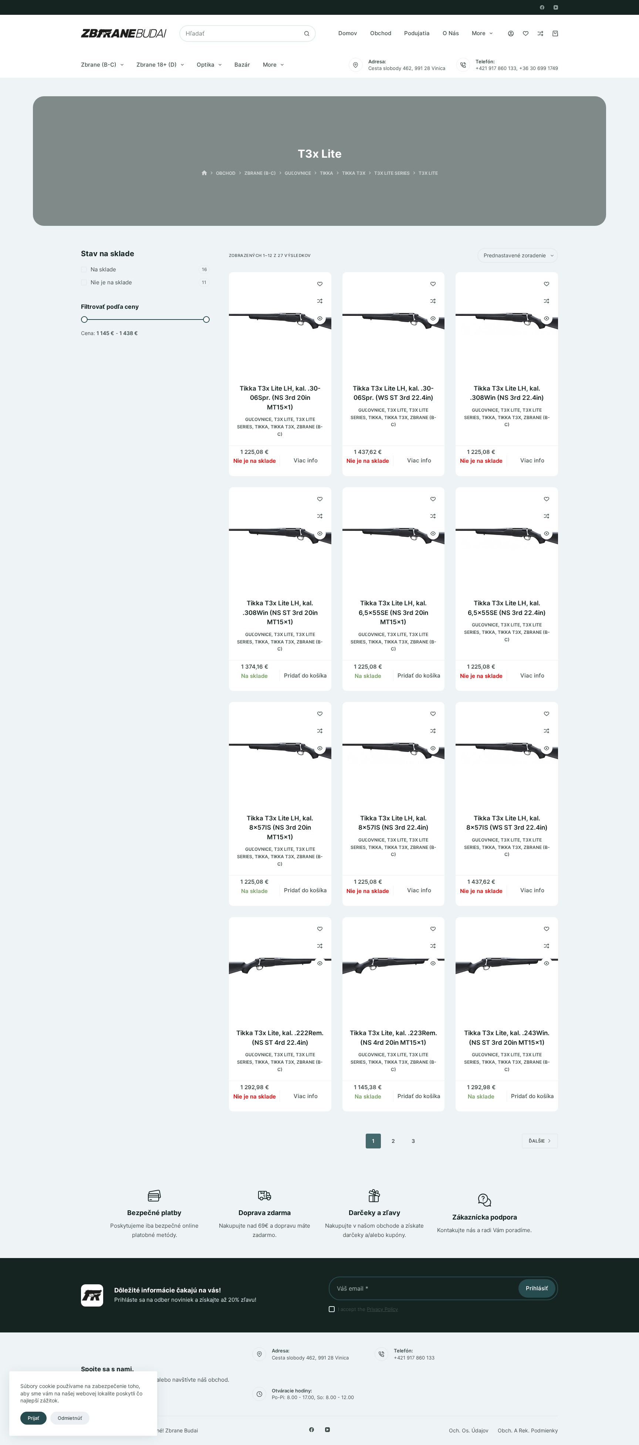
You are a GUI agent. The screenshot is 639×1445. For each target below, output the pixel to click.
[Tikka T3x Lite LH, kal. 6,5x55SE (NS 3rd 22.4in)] (507, 538)
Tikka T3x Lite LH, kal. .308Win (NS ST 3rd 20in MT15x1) (280, 612)
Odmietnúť (70, 1418)
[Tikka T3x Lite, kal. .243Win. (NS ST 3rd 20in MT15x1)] (507, 968)
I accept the (368, 1309)
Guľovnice (258, 419)
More (479, 33)
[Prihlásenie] (511, 33)
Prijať (33, 1418)
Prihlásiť (537, 1288)
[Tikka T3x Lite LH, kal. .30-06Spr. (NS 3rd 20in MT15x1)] (280, 323)
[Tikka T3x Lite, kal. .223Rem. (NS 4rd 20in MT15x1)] (393, 968)
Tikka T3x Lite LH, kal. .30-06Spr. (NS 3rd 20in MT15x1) (280, 398)
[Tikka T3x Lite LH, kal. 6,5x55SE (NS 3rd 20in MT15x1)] (393, 538)
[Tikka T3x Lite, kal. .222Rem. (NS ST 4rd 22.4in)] (280, 968)
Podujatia (417, 33)
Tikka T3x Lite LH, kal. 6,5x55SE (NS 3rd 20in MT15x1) (393, 612)
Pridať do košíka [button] (305, 675)
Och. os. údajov (468, 1430)
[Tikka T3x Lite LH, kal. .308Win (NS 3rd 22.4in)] (507, 323)
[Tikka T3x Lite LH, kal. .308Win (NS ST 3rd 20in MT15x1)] (280, 538)
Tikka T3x (282, 426)
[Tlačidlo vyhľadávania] (306, 33)
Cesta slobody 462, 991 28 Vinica (406, 68)
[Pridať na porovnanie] (320, 301)
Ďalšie (537, 1141)
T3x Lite (283, 419)
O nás (451, 33)
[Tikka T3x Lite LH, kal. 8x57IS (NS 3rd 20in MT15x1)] (280, 753)
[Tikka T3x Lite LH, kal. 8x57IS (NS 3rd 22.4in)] (393, 753)
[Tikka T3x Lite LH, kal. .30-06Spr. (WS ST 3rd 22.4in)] (393, 323)
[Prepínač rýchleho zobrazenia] (320, 318)
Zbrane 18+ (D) (156, 64)
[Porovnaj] (540, 33)
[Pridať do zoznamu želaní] (320, 284)
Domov (347, 33)
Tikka (261, 426)
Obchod (380, 33)
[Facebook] (542, 7)
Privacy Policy (382, 1309)
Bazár (242, 64)
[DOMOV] (204, 173)
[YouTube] (556, 7)
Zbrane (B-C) (98, 64)
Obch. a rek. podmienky (528, 1430)
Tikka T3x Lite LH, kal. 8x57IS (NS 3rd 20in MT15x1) (280, 828)
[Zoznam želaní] (525, 33)
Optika (205, 64)
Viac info (306, 460)
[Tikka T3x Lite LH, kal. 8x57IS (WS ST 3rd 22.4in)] (507, 753)
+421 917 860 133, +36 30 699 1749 (517, 68)
